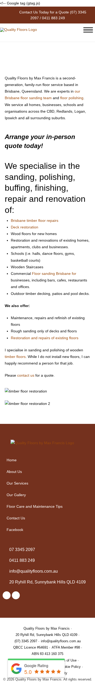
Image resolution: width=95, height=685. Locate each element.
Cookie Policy (70, 667)
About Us (14, 472)
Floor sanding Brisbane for (54, 273)
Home (12, 460)
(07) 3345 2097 (26, 641)
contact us (25, 375)
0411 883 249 (53, 18)
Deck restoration (24, 227)
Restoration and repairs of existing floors (44, 338)
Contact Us (16, 518)
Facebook (15, 530)
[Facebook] (7, 595)
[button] (47, 483)
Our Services (17, 483)
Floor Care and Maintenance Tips (35, 506)
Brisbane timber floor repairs (34, 220)
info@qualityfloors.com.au (61, 641)
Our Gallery (16, 495)
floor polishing (71, 98)
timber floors (15, 357)
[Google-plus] (16, 595)
